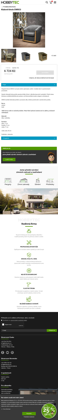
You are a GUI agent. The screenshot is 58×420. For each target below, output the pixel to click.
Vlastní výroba (5, 377)
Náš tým (3, 379)
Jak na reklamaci (5, 393)
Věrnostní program (6, 391)
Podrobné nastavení (29, 417)
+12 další (53, 55)
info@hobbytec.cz (6, 343)
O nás (2, 380)
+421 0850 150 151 (6, 362)
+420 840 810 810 (6, 341)
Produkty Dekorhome (9, 7)
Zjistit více (9, 159)
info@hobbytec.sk (6, 364)
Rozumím (29, 413)
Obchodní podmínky (6, 389)
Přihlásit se (52, 330)
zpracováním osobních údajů (19, 320)
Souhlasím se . (15, 320)
